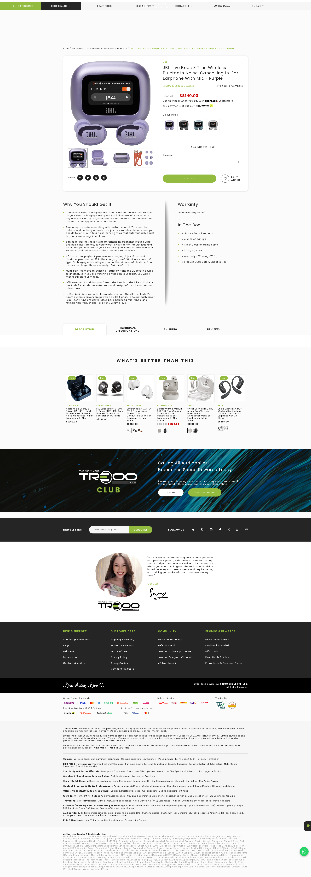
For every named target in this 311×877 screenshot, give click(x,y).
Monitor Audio (181, 855)
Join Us (170, 492)
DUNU (234, 843)
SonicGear (184, 862)
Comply (85, 843)
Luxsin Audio (220, 852)
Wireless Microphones (154, 786)
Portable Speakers (120, 776)
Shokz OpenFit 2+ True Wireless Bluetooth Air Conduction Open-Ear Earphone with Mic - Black (230, 413)
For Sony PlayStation (208, 759)
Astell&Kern (139, 836)
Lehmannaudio (157, 852)
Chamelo (217, 841)
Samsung (238, 859)
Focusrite (101, 848)
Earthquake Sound (107, 845)
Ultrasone (91, 866)
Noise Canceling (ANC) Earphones (151, 800)
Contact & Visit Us (74, 663)
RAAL (181, 859)
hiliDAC (234, 848)
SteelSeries (69, 864)
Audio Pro (180, 836)
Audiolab (238, 836)
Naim (225, 855)
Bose (214, 838)
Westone (210, 866)
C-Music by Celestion (130, 841)
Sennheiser (109, 862)
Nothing (102, 857)
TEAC (144, 864)
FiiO (221, 845)
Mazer (116, 855)
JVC (227, 850)
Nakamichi (236, 855)
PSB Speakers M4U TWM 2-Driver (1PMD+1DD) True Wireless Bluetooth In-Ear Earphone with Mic (109, 412)
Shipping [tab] (170, 329)
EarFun (79, 845)
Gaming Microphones (108, 759)
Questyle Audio (169, 859)
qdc (144, 859)
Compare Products (122, 668)
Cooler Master (98, 843)
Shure (140, 862)
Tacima (103, 864)
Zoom (105, 869)
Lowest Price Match (217, 639)
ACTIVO (82, 836)
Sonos (195, 862)
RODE (196, 859)
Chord (227, 841)
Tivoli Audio (196, 864)
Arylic (129, 836)
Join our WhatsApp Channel (175, 651)
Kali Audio (236, 850)
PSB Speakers (103, 405)
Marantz (242, 852)
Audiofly (226, 836)
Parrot (176, 857)
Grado (160, 848)
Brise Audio (82, 841)
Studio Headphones (224, 786)
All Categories (23, 6)
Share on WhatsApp (170, 639)
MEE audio (126, 855)
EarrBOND (90, 845)
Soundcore (221, 862)
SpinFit (232, 862)
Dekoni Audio (179, 843)
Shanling (122, 862)
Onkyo (132, 857)
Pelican (186, 857)
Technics (154, 864)
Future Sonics (123, 848)
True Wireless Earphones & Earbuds (106, 48)
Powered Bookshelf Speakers (107, 764)
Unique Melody (106, 866)
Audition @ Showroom (76, 639)
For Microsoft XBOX (185, 759)
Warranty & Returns (123, 645)
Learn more (226, 100)
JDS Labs (196, 850)
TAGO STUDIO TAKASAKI (121, 864)
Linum (197, 852)
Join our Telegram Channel (175, 657)
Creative (122, 843)
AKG (114, 836)
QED (151, 859)
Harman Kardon (190, 848)
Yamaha (96, 869)
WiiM (244, 866)
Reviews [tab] (213, 329)
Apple (121, 836)
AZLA (127, 838)
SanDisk (67, 862)
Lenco (171, 852)
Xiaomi (77, 869)
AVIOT (112, 838)
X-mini (68, 869)
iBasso (78, 850)
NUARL (111, 857)
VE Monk (149, 866)
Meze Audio (158, 855)
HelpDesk (68, 651)
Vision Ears (188, 866)
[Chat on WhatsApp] (304, 851)
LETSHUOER (182, 852)
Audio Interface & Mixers (127, 786)
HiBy (215, 848)
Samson (226, 859)
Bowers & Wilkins (228, 838)
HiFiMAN (224, 848)
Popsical (68, 859)
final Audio (231, 845)
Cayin (198, 841)
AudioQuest (69, 838)
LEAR (145, 852)
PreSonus (79, 859)
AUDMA (96, 838)
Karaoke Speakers (177, 764)
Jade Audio (167, 850)
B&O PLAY (136, 838)
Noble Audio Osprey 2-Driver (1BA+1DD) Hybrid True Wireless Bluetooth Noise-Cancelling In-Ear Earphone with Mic (79, 413)
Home (66, 48)
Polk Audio (239, 857)
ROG (203, 859)
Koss (106, 852)
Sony (204, 862)
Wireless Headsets (84, 759)
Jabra (155, 850)
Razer (189, 859)
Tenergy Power (168, 864)
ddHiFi (157, 843)
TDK (138, 864)
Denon (204, 843)
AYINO (119, 838)
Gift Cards (211, 651)
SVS (87, 864)
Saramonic (80, 862)
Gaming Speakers (131, 759)
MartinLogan (82, 855)
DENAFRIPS (193, 843)
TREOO (208, 864)
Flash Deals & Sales (217, 657)
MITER (169, 855)
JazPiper (179, 850)
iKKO (107, 850)
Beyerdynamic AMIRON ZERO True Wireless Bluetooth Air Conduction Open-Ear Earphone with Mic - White (139, 414)
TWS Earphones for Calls (222, 796)
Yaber (86, 869)
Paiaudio (167, 857)
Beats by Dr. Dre (170, 838)
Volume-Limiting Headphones (106, 820)
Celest (206, 841)
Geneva (151, 848)
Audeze (159, 836)
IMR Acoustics (119, 850)
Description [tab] (84, 329)
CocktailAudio (71, 843)
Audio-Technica (196, 836)
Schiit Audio (94, 862)
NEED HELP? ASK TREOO (203, 147)
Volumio (199, 866)
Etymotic (180, 845)
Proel (106, 859)
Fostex (111, 848)
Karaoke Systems (198, 764)
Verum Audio (163, 866)
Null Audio (122, 857)
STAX (240, 862)
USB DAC (132, 796)
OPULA (141, 857)
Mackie (232, 852)
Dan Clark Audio (143, 843)
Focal (91, 848)
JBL (165, 62)
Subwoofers (216, 764)
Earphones (78, 48)
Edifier (133, 845)
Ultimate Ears (76, 866)
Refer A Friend (166, 645)
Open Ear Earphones (100, 781)
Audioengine (213, 836)
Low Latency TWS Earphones (158, 759)
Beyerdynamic (135, 405)
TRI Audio (219, 864)
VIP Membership (168, 663)
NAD (204, 855)
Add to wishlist (235, 178)
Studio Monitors (203, 786)
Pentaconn (197, 857)
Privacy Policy (119, 657)
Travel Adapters (221, 800)
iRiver (131, 850)
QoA (156, 859)
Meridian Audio (142, 855)
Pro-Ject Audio (94, 859)
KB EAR (75, 852)
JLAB (205, 850)
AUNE (104, 838)
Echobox (123, 845)
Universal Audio (124, 866)
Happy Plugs (172, 848)
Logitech (207, 852)
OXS (158, 857)
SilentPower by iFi (154, 862)
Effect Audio (144, 845)
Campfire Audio (174, 841)
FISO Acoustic (78, 848)
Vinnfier (176, 866)
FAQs (66, 645)
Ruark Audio (214, 859)
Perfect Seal (211, 857)
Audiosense (84, 838)
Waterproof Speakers (143, 776)
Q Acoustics (133, 859)
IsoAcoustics (143, 850)
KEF (82, 852)
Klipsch (98, 852)
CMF (242, 841)
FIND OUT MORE (205, 492)
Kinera (89, 852)
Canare (189, 841)
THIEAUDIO (183, 864)
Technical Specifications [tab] (127, 329)
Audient (169, 836)
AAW (74, 836)
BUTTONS (112, 841)
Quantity (168, 155)
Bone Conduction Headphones (130, 781)
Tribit (240, 864)
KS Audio (116, 852)
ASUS (150, 836)
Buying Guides (119, 663)
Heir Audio (205, 848)
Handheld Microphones (180, 786)
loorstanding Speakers (100, 813)
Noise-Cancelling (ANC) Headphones (110, 800)
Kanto (66, 852)
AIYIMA (106, 836)
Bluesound (204, 838)
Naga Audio (214, 855)
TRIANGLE (231, 864)
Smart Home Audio (86, 766)
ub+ (65, 866)
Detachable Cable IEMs (127, 813)
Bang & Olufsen (151, 838)
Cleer (235, 841)
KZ (139, 852)
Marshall (69, 855)
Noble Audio (73, 405)
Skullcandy (171, 862)
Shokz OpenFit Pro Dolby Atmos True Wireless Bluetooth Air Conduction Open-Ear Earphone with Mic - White (200, 414)
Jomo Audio (216, 850)
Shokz (190, 405)
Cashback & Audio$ (217, 645)
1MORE (66, 836)
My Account (70, 657)
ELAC (155, 845)
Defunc (166, 843)
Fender (213, 845)
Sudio (80, 864)
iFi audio (98, 850)
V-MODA (139, 866)
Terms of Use (119, 651)
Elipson (164, 845)
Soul (210, 862)
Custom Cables (150, 813)
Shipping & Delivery (122, 639)
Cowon (112, 843)
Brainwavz (69, 841)
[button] (70, 158)
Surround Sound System (138, 764)
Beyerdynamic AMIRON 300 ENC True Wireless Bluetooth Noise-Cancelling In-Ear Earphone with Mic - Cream (169, 414)
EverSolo (203, 845)
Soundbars (160, 764)
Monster (195, 855)
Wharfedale (223, 866)
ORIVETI (150, 857)
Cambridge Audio (154, 841)
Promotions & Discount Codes (223, 663)
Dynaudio (68, 845)
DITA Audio (224, 843)
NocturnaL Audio (87, 857)
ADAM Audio (94, 836)
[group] (77, 158)
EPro (171, 845)
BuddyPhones (97, 841)
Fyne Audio (139, 848)
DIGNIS (213, 843)
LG (191, 852)
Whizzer (236, 866)
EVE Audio (192, 845)
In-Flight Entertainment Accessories (191, 800)
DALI (130, 843)
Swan (94, 864)
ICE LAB (88, 850)
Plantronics (225, 857)
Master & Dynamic (101, 855)
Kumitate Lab (129, 852)
